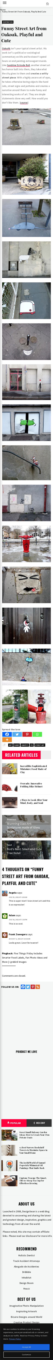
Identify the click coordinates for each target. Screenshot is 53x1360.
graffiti (24, 745)
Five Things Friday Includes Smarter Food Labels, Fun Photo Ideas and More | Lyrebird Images (24, 957)
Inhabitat (26, 1277)
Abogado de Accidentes (26, 1266)
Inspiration (8, 22)
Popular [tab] (15, 1123)
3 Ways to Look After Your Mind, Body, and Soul (34, 801)
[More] (7, 739)
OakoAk (6, 48)
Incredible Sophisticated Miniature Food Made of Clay (33, 769)
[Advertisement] (26, 1017)
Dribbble (26, 1272)
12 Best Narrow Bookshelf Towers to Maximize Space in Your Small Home (33, 1150)
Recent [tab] (40, 1122)
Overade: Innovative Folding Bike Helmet (31, 785)
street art (39, 745)
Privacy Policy (15, 1339)
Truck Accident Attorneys (26, 1261)
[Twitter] (17, 734)
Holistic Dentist (26, 1255)
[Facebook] (7, 734)
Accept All (26, 1347)
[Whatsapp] (37, 734)
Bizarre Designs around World (26, 1316)
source (23, 102)
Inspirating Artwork (26, 1311)
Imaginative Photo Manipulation (26, 1305)
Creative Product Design (26, 1322)
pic (31, 745)
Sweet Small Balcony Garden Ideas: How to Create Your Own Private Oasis (34, 1135)
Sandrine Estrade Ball (18, 65)
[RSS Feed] (37, 987)
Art (10, 745)
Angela (13, 892)
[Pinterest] (27, 734)
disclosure (31, 1235)
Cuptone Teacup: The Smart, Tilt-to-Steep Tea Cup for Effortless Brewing (33, 1181)
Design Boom (26, 1283)
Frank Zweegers (18, 934)
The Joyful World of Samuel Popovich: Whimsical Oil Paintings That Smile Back (32, 1165)
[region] (26, 1341)
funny (16, 745)
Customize (26, 1354)
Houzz (26, 1288)
